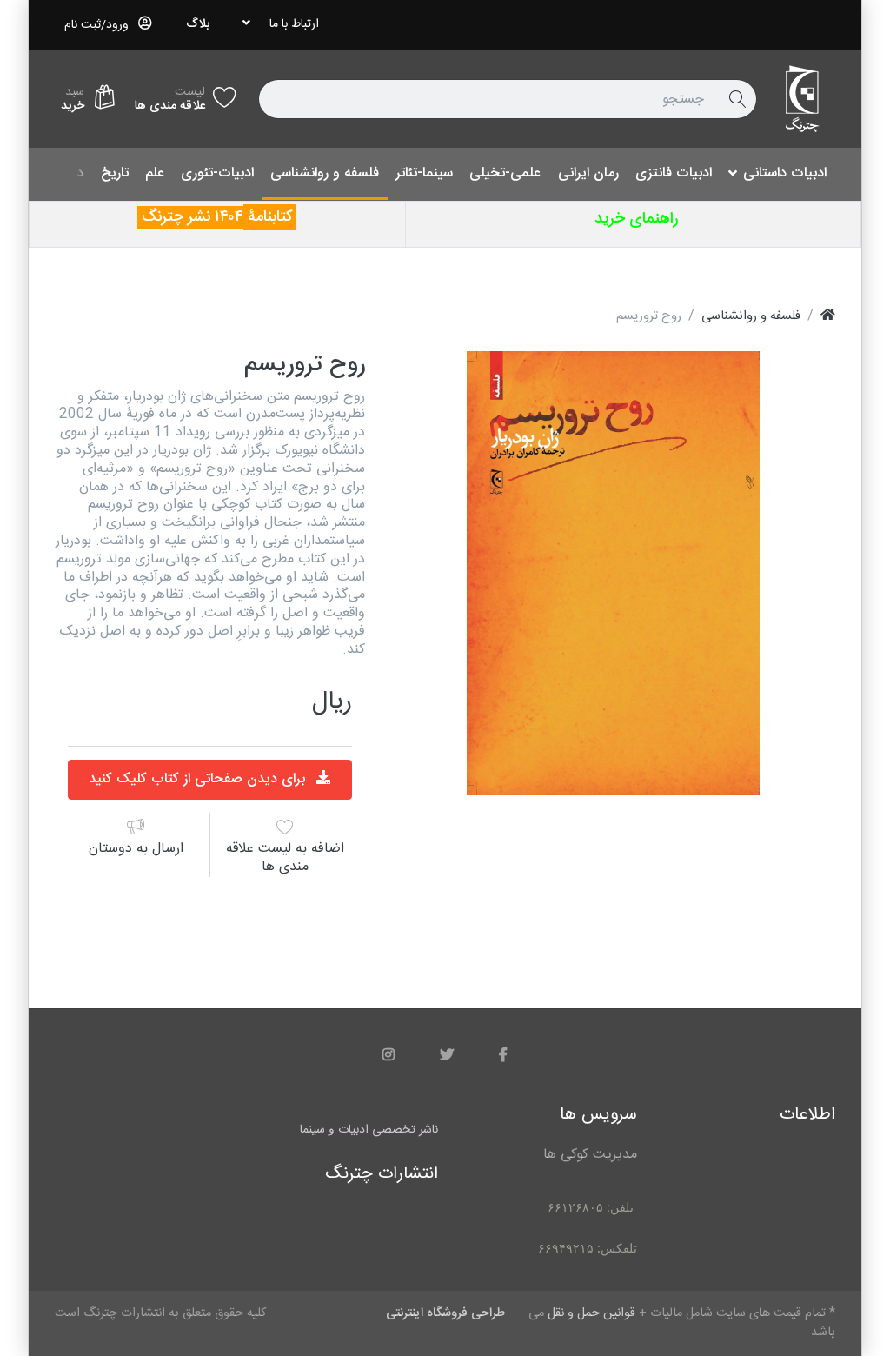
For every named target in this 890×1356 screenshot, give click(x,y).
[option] (613, 573)
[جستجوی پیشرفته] (737, 99)
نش (204, 217)
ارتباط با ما (294, 24)
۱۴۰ (225, 217)
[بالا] (827, 316)
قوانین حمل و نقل (591, 1313)
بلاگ (197, 24)
